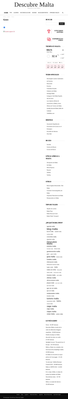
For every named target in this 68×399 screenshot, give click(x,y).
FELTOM (49, 134)
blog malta (52, 229)
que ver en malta (52, 288)
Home (6, 13)
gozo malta (53, 254)
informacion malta (52, 262)
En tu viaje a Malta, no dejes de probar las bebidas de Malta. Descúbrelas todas (54, 374)
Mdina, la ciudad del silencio (53, 381)
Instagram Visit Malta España (54, 96)
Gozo (8, 17)
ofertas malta (51, 278)
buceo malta (50, 231)
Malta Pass (50, 211)
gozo (48, 254)
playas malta (50, 283)
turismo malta (53, 298)
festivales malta (50, 248)
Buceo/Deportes (43, 12)
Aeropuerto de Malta (52, 162)
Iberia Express (50, 167)
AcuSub (49, 144)
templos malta (50, 296)
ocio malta (59, 275)
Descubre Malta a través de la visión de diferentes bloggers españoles (54, 330)
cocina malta (50, 234)
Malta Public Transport (53, 216)
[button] (63, 13)
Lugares (16, 12)
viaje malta (50, 309)
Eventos (49, 86)
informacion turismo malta (53, 264)
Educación (49, 83)
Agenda (34, 12)
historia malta (59, 256)
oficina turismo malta (53, 280)
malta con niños (51, 269)
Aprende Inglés (54, 12)
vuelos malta (59, 314)
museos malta (51, 275)
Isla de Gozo (50, 98)
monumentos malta (57, 272)
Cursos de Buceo (51, 149)
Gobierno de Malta (52, 91)
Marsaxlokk (59, 269)
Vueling (49, 175)
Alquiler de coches (51, 208)
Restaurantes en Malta (53, 198)
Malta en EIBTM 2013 (51, 367)
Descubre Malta (52, 243)
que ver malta (50, 290)
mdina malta (49, 272)
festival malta (57, 248)
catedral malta (58, 231)
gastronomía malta (53, 251)
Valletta (58, 301)
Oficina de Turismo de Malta (54, 106)
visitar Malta (51, 314)
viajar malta (52, 306)
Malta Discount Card (52, 213)
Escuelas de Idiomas (52, 131)
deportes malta (51, 239)
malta (56, 267)
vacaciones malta (51, 301)
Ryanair (49, 170)
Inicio (4, 17)
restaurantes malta (53, 293)
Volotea (49, 172)
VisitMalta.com (50, 113)
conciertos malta (51, 236)
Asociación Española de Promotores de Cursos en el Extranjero (54, 126)
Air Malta (49, 165)
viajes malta (51, 311)
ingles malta (50, 267)
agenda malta (51, 226)
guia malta (51, 256)
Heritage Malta (50, 93)
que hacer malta (50, 285)
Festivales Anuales (52, 88)
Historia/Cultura (25, 12)
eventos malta (51, 246)
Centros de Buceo (51, 147)
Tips (11, 12)
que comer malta (58, 283)
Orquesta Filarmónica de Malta (55, 195)
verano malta (50, 303)
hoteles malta (51, 259)
